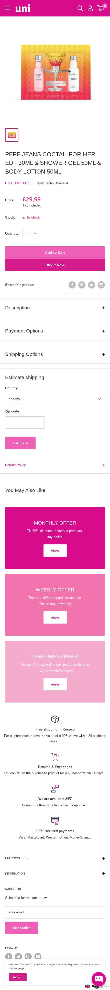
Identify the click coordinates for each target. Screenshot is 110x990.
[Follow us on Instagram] (28, 956)
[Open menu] (7, 8)
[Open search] (80, 8)
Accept (18, 977)
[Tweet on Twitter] (91, 285)
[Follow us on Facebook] (8, 956)
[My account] (90, 8)
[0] (100, 8)
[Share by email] (101, 285)
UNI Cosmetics (17, 183)
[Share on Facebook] (72, 285)
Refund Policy (15, 465)
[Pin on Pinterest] (81, 285)
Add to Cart (55, 252)
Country (11, 388)
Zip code (12, 411)
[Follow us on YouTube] (37, 956)
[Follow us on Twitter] (18, 956)
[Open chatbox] (99, 979)
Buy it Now (55, 265)
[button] (97, 986)
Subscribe (21, 928)
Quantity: (12, 233)
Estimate (20, 443)
